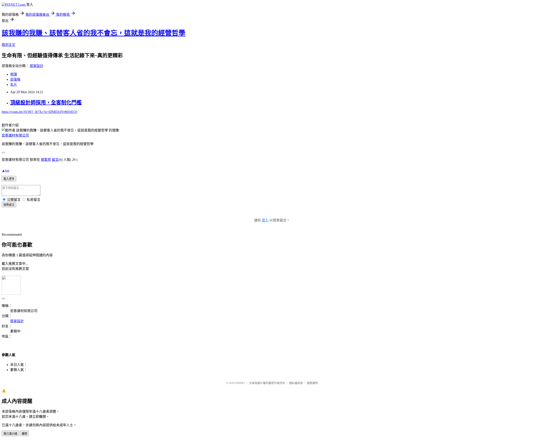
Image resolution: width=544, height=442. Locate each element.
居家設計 (36, 66)
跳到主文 (8, 45)
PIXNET (240, 383)
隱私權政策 (296, 383)
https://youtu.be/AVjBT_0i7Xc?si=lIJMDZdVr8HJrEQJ (39, 112)
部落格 (15, 79)
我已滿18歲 (10, 433)
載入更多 (8, 178)
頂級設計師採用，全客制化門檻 (46, 102)
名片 (13, 84)
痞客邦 (46, 159)
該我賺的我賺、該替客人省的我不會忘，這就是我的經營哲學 (93, 33)
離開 (24, 433)
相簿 (13, 74)
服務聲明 (312, 383)
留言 (55, 159)
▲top (5, 170)
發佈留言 (8, 204)
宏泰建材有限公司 (15, 135)
